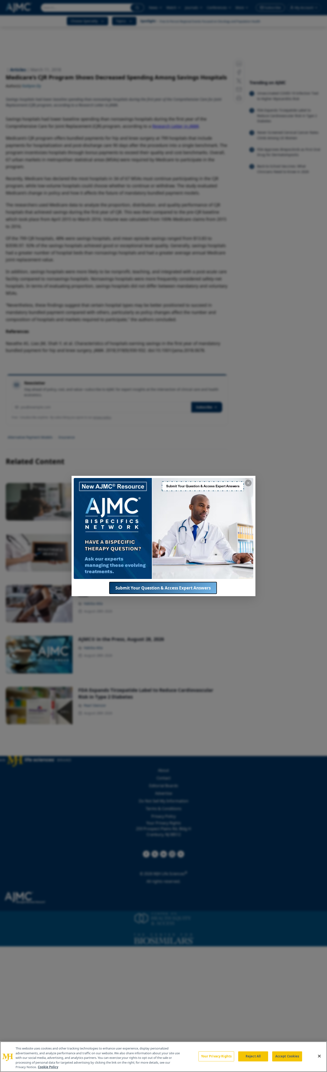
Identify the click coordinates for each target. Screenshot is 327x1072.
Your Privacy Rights (216, 1056)
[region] (163, 1056)
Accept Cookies (287, 1056)
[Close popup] (248, 483)
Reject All (253, 1056)
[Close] (319, 1056)
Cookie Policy (48, 1067)
